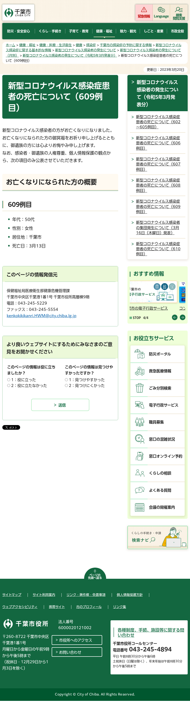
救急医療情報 (160, 371)
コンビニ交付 (144, 308)
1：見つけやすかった (87, 380)
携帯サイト (57, 606)
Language (161, 16)
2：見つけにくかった (87, 385)
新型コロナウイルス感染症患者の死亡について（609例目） (158, 206)
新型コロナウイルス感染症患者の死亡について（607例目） (158, 164)
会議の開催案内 (162, 507)
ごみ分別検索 (160, 388)
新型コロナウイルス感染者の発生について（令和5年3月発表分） (70, 55)
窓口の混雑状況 (162, 439)
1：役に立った (23, 380)
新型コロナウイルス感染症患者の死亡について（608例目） (158, 185)
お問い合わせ (70, 652)
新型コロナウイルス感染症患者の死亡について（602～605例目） (158, 122)
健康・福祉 (27, 45)
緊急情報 (144, 16)
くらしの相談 (160, 473)
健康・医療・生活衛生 (55, 45)
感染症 (91, 45)
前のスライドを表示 (174, 317)
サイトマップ (11, 594)
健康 (79, 45)
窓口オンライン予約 (165, 456)
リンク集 (119, 606)
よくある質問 (160, 490)
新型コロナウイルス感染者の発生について (85, 50)
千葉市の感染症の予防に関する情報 (126, 45)
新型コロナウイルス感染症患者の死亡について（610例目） (158, 249)
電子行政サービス (163, 405)
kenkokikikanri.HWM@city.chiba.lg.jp (41, 316)
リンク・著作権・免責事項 (85, 594)
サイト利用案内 (44, 594)
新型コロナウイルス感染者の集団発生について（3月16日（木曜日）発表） (158, 228)
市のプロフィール (89, 606)
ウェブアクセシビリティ (20, 606)
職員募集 (156, 422)
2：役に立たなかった (29, 385)
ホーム (10, 45)
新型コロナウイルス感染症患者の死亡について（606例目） (158, 143)
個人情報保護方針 (130, 594)
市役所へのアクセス (75, 640)
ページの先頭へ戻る (95, 576)
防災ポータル (160, 354)
